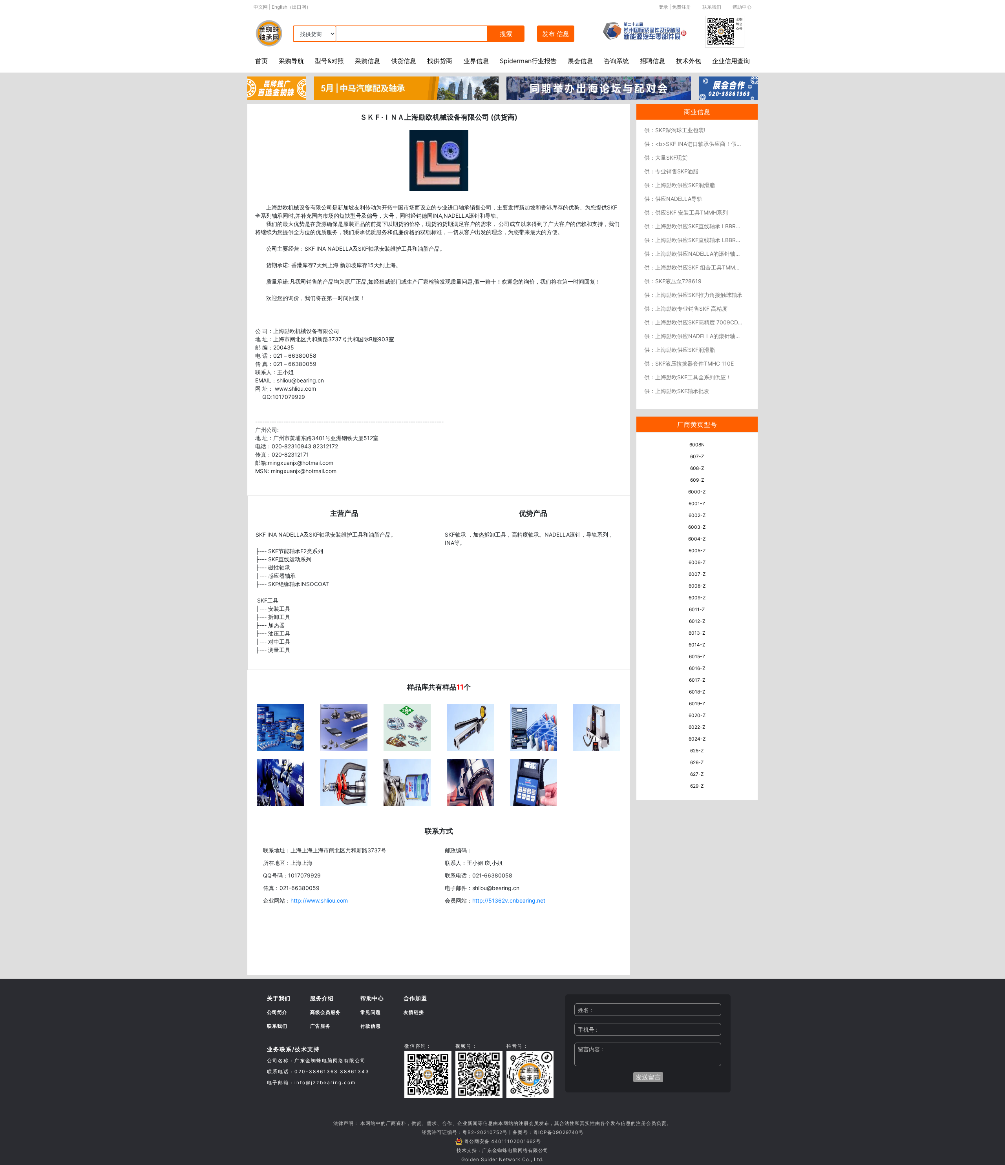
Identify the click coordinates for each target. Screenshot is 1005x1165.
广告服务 (320, 1026)
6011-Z (697, 609)
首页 (261, 61)
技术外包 (688, 61)
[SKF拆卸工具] (343, 782)
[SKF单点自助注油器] (407, 782)
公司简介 (277, 1012)
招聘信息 (652, 61)
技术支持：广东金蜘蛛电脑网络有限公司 (502, 1150)
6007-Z (697, 574)
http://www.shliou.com (319, 900)
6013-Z (697, 633)
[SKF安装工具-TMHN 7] (470, 727)
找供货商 (439, 61)
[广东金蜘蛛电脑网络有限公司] (276, 87)
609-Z (697, 480)
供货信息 (403, 61)
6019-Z (697, 703)
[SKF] (280, 727)
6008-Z (697, 586)
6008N (697, 445)
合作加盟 (415, 998)
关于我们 (279, 998)
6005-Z (697, 550)
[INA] (407, 727)
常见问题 (370, 1012)
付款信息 (370, 1026)
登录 (663, 7)
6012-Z (697, 621)
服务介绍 (322, 998)
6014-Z (697, 645)
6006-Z (697, 562)
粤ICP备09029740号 (558, 1132)
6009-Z (697, 598)
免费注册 (681, 7)
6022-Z (697, 727)
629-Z (697, 786)
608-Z (697, 468)
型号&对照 (329, 61)
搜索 (506, 34)
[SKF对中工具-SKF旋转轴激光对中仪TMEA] (280, 782)
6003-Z (697, 527)
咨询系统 (616, 61)
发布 (555, 34)
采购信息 (367, 61)
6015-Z (697, 656)
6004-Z (697, 539)
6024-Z (697, 739)
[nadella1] (343, 727)
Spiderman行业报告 (528, 61)
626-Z (697, 762)
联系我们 (711, 7)
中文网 (261, 7)
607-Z (697, 456)
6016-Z (697, 668)
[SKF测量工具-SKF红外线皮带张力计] (533, 727)
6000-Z (697, 492)
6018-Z (697, 692)
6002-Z (697, 515)
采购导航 (291, 61)
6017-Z (697, 680)
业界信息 (476, 61)
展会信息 (580, 61)
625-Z (697, 751)
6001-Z (697, 503)
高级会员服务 (325, 1012)
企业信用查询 (731, 61)
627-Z (697, 774)
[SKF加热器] (596, 727)
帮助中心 (742, 7)
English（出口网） (291, 7)
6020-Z (697, 715)
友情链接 (414, 1012)
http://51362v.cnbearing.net (508, 900)
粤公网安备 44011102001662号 (502, 1141)
